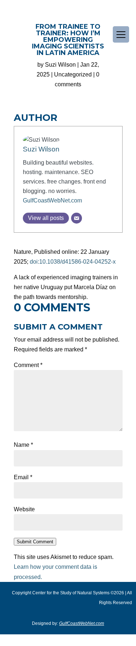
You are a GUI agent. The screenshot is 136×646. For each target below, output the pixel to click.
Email (23, 477)
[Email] (76, 218)
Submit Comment (35, 541)
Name (23, 445)
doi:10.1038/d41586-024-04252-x (73, 262)
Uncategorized (73, 74)
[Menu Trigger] (121, 34)
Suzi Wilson (60, 65)
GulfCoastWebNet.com (52, 200)
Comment (28, 365)
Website (24, 509)
